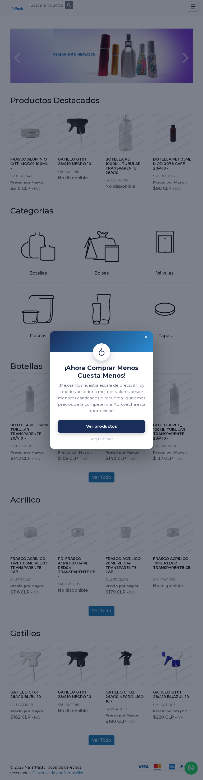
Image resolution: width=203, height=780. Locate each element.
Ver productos (101, 426)
